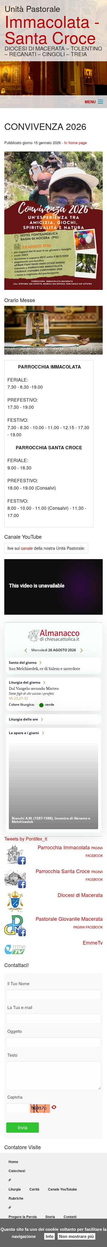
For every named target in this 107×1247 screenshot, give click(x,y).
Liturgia (15, 1189)
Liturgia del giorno (53, 694)
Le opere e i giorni (53, 780)
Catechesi (17, 1170)
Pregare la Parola (23, 1216)
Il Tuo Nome (18, 983)
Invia (22, 1127)
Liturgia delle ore (53, 719)
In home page (75, 142)
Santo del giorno (53, 666)
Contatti (70, 1216)
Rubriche (16, 1198)
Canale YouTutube (62, 1189)
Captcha (15, 1097)
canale (27, 548)
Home (13, 1161)
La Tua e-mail (19, 1007)
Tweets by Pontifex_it (25, 838)
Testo (12, 1055)
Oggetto (14, 1031)
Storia (50, 1216)
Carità (34, 1189)
